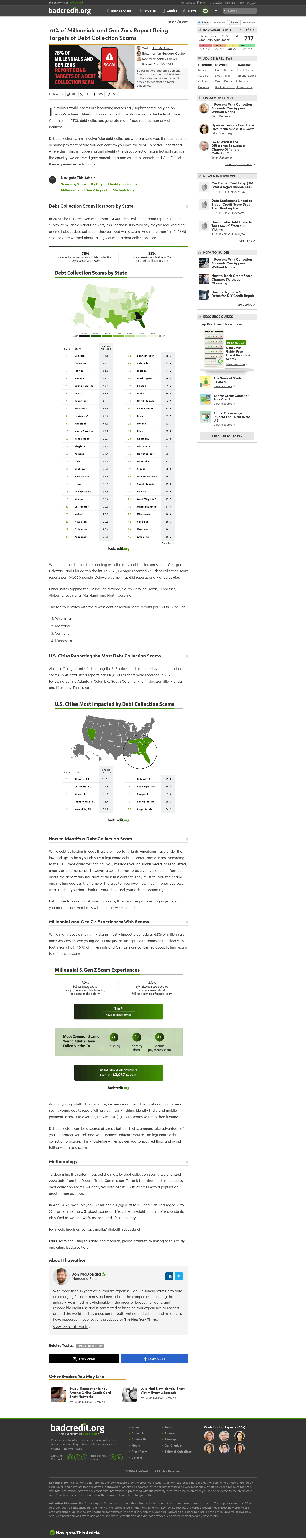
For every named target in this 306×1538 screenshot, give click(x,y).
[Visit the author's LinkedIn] (169, 1276)
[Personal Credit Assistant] (205, 10)
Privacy (170, 1433)
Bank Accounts (225, 87)
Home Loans (244, 87)
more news (244, 240)
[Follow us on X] (84, 1457)
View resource (235, 364)
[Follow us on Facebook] (77, 1457)
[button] (120, 10)
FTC (63, 864)
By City (97, 184)
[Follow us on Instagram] (70, 1457)
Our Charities (174, 1445)
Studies (182, 21)
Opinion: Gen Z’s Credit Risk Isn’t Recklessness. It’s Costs (233, 127)
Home (169, 21)
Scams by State (73, 184)
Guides (203, 81)
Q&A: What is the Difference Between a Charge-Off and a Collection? (228, 147)
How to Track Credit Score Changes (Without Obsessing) (231, 279)
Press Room (139, 1451)
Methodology (123, 190)
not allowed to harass (97, 901)
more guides (243, 304)
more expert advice (238, 164)
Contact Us (139, 1439)
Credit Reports (225, 81)
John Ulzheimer (221, 157)
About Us (138, 1433)
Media (136, 1445)
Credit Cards (244, 70)
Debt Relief (222, 76)
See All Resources (227, 436)
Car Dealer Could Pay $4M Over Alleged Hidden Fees (232, 185)
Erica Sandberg (221, 133)
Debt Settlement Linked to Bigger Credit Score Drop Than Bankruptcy (231, 204)
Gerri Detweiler (221, 116)
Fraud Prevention (90, 1346)
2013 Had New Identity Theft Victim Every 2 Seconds (163, 1390)
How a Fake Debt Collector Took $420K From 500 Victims (232, 226)
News (202, 70)
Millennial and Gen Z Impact (84, 190)
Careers (137, 1457)
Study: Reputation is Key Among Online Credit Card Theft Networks (90, 1392)
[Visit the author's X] (179, 1276)
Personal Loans (246, 76)
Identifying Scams (122, 184)
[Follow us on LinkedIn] (120, 1457)
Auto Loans (243, 81)
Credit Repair (224, 70)
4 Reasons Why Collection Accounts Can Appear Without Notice (231, 108)
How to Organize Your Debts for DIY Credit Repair (232, 294)
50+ (241, 1427)
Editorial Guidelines (178, 1451)
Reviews (203, 87)
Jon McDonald (86, 1274)
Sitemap (170, 1439)
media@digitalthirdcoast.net (117, 1229)
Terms (169, 1427)
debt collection (71, 851)
